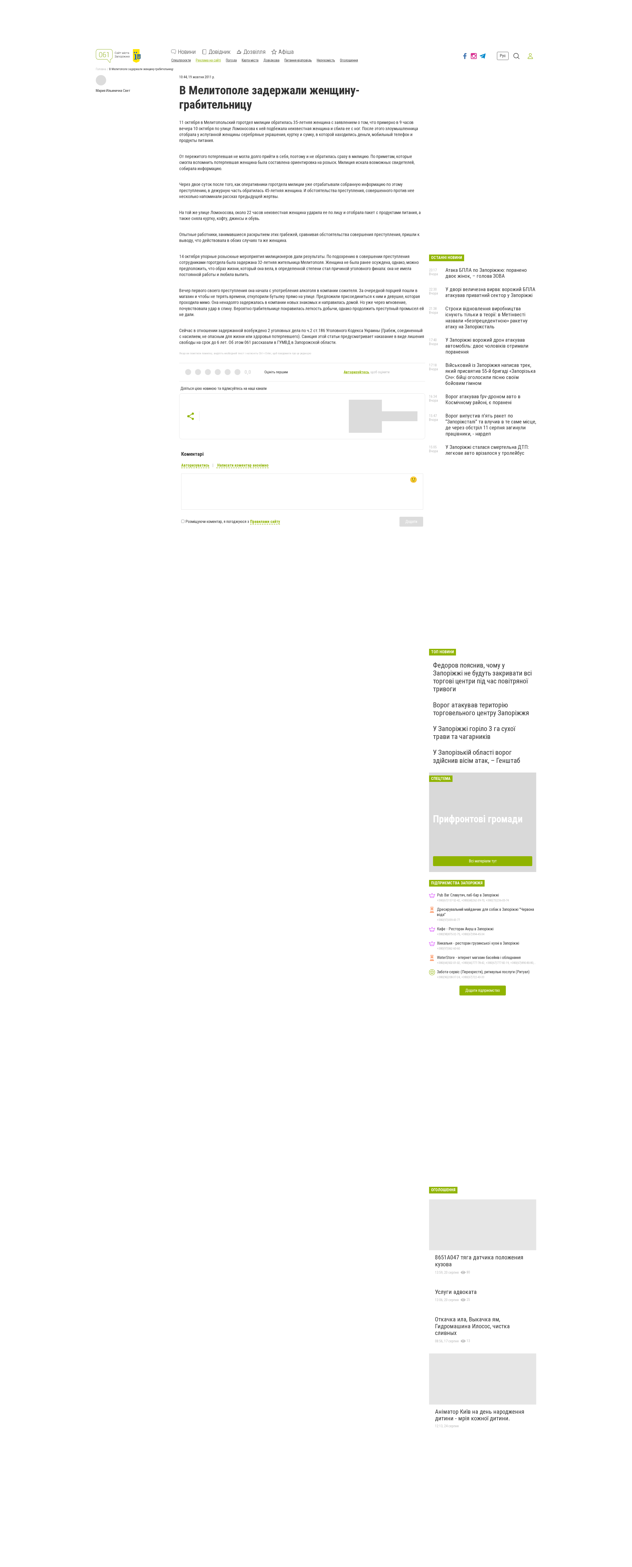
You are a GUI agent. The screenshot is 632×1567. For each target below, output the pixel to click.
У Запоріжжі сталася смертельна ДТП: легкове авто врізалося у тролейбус (487, 450)
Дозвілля (254, 51)
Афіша (286, 51)
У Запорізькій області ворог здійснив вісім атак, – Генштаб (476, 756)
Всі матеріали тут (483, 861)
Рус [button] (503, 55)
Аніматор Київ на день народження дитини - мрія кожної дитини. (479, 1415)
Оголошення (349, 60)
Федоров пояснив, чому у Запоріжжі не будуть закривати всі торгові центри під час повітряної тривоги (482, 677)
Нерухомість (326, 60)
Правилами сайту (265, 521)
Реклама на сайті (208, 60)
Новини (187, 51)
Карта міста (250, 60)
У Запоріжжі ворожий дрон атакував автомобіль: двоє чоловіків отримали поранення (486, 346)
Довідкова (271, 60)
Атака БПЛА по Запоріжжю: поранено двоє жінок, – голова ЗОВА (486, 273)
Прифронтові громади (478, 819)
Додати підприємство (482, 990)
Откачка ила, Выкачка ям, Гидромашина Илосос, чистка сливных (472, 1326)
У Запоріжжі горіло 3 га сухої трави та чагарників (474, 733)
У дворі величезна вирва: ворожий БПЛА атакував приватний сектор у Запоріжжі (490, 292)
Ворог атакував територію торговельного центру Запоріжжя (481, 709)
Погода (231, 60)
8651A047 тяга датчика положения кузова (479, 1261)
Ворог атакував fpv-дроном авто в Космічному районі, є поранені (482, 399)
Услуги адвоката (456, 1292)
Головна (101, 69)
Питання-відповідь (298, 60)
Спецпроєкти (181, 60)
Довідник (220, 51)
